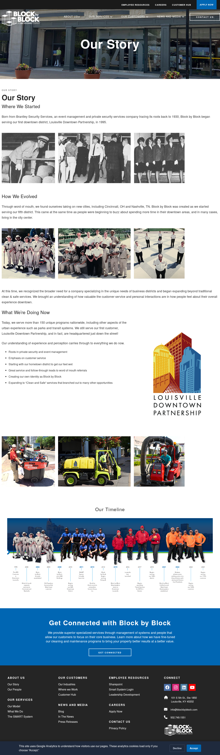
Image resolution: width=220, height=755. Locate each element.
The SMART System (20, 716)
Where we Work (68, 689)
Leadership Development (124, 694)
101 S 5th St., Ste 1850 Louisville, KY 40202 (184, 699)
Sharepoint (115, 684)
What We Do (15, 711)
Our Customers (133, 16)
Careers (161, 4)
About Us (71, 16)
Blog (61, 711)
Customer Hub (181, 4)
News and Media (169, 16)
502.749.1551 (178, 717)
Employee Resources (136, 4)
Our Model (14, 706)
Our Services (99, 16)
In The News (66, 716)
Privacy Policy (117, 728)
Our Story (9, 90)
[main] (110, 332)
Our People (14, 689)
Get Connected (110, 652)
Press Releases (68, 722)
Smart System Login (121, 689)
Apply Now (115, 711)
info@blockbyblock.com (183, 709)
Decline (177, 748)
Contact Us (205, 17)
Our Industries (66, 684)
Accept (194, 748)
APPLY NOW (206, 4)
